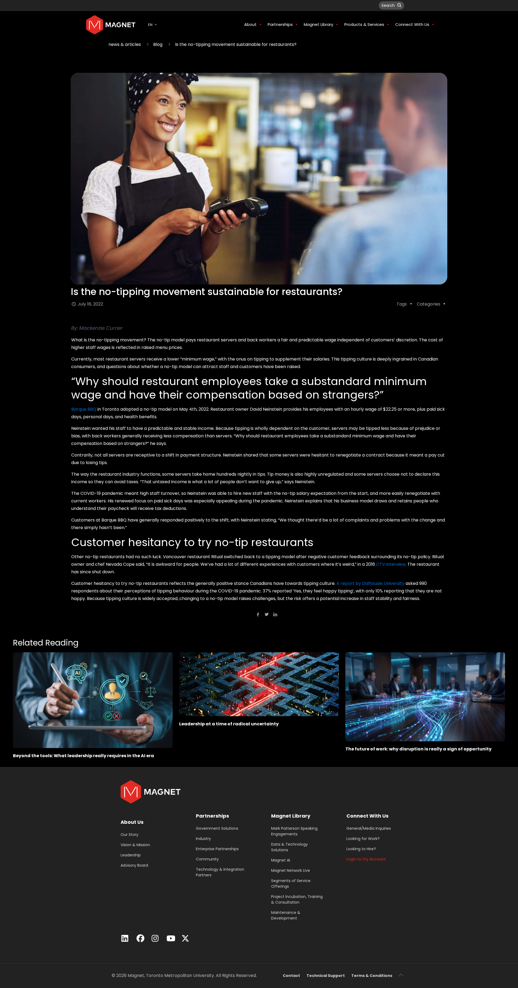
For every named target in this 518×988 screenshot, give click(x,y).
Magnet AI (280, 860)
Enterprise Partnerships (217, 849)
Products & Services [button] (364, 24)
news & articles (124, 44)
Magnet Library (290, 815)
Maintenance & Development (285, 915)
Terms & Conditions (371, 975)
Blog (157, 44)
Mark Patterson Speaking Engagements (294, 831)
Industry (203, 838)
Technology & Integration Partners (220, 872)
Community (207, 859)
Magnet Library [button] (318, 24)
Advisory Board (134, 865)
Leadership (131, 855)
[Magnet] (111, 24)
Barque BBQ (83, 409)
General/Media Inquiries (368, 828)
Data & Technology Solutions (289, 847)
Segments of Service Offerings (291, 883)
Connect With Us (367, 815)
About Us (132, 822)
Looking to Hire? (361, 849)
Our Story (129, 834)
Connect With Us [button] (412, 24)
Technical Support (325, 975)
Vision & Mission (135, 845)
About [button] (250, 24)
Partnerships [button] (280, 24)
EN (150, 24)
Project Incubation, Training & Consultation (297, 899)
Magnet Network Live (290, 870)
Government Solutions (217, 828)
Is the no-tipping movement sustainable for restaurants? (236, 44)
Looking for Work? (363, 838)
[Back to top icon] (400, 975)
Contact (291, 975)
